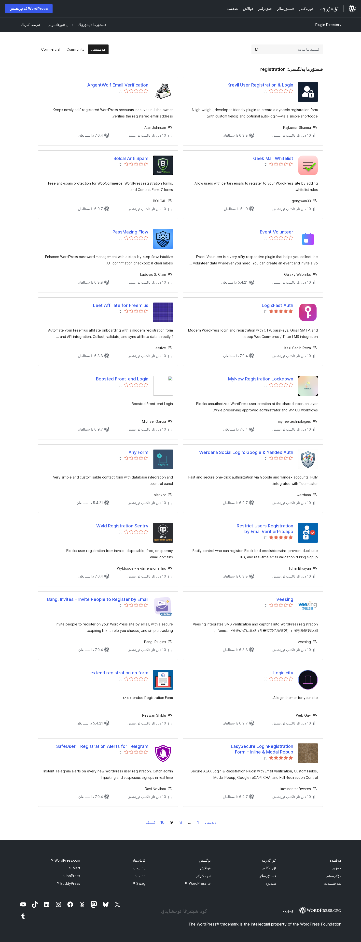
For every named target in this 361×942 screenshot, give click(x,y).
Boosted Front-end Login (122, 378)
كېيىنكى (150, 822)
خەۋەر (336, 868)
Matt (74, 868)
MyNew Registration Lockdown (260, 378)
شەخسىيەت (332, 883)
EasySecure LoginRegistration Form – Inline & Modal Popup (262, 749)
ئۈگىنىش (205, 860)
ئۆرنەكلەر (269, 868)
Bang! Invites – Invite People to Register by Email (97, 599)
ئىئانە (139, 876)
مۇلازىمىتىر (333, 876)
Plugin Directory (328, 25)
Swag (138, 883)
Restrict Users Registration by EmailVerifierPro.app (265, 528)
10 (162, 822)
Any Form (138, 452)
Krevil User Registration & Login (260, 84)
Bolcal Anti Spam (130, 158)
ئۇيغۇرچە (288, 911)
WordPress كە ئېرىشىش (29, 8)
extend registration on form (119, 672)
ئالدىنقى (210, 822)
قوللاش (205, 868)
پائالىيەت (139, 868)
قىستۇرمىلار (267, 876)
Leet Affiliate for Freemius (120, 305)
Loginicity (283, 672)
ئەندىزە (271, 883)
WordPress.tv (198, 883)
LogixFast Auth (277, 305)
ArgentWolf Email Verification (117, 84)
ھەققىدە (335, 860)
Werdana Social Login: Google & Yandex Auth (246, 452)
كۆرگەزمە (269, 860)
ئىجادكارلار (203, 876)
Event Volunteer (276, 231)
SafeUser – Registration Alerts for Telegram (102, 746)
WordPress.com (65, 860)
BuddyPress (68, 883)
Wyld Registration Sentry (122, 525)
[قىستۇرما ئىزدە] (256, 49)
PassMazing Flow (130, 231)
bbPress (71, 876)
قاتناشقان (138, 860)
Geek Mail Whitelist (273, 158)
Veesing (284, 599)
